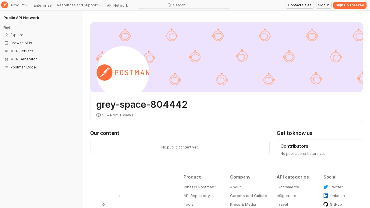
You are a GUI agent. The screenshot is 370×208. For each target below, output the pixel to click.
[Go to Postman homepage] (4, 5)
